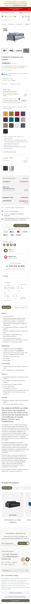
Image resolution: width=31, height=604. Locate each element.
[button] (27, 91)
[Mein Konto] (23, 16)
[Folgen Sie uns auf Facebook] (7, 245)
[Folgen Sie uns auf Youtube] (11, 245)
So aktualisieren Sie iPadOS (19, 5)
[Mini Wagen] (28, 16)
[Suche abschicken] (29, 20)
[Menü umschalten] (3, 16)
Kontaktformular (6, 559)
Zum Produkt (13, 515)
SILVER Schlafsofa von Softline (12, 520)
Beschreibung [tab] (6, 307)
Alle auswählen (15, 600)
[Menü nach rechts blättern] (27, 101)
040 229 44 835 (17, 266)
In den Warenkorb (21, 225)
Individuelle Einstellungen (15, 593)
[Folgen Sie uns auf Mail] (14, 245)
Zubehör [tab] (17, 488)
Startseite (4, 24)
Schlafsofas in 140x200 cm (15, 471)
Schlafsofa (11, 24)
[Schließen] (28, 9)
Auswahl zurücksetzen (9, 152)
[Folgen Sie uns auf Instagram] (4, 245)
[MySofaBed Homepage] (10, 17)
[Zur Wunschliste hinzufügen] (21, 494)
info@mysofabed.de (12, 556)
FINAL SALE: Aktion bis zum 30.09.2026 (15, 9)
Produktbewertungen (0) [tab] (20, 307)
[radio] (11, 101)
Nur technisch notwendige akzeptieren (15, 596)
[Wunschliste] (26, 16)
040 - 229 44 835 (12, 554)
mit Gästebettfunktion (19, 24)
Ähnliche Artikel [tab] (7, 488)
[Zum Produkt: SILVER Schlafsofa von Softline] (13, 504)
